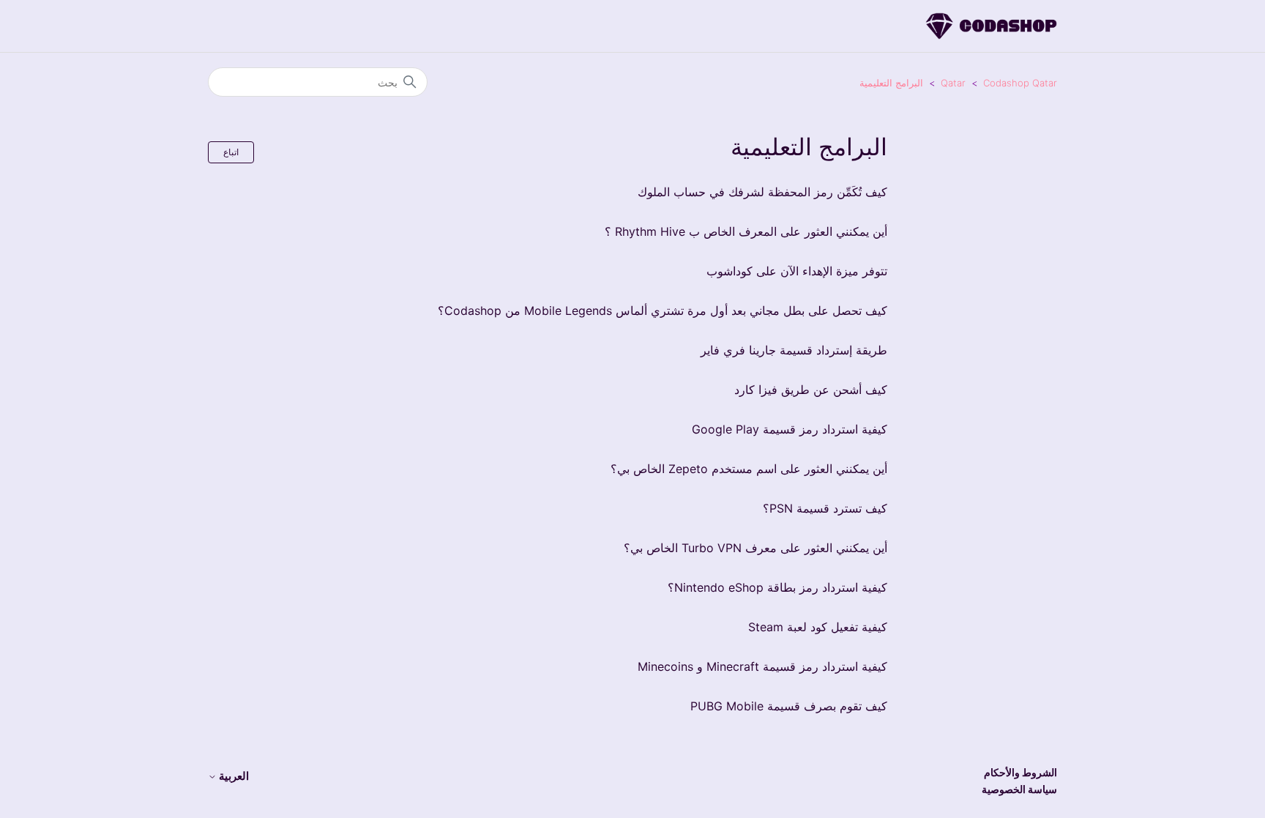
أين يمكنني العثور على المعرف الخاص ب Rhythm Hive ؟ (746, 231)
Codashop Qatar (1020, 83)
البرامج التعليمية (891, 83)
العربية (233, 776)
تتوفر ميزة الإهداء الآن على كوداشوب (796, 271)
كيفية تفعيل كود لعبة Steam (817, 627)
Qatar (953, 83)
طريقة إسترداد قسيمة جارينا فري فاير (794, 350)
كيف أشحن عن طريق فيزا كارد (810, 389)
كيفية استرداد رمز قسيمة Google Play (789, 429)
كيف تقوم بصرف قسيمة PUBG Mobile (788, 706)
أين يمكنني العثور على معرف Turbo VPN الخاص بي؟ (755, 547)
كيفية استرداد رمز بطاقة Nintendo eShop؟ (777, 587)
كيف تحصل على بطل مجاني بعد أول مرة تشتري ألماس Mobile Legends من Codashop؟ (662, 310)
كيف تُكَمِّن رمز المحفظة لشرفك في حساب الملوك (762, 192)
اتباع (231, 151)
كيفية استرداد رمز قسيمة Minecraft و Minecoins (762, 666)
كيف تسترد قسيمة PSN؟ (825, 508)
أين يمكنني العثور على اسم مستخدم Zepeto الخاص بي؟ (749, 468)
